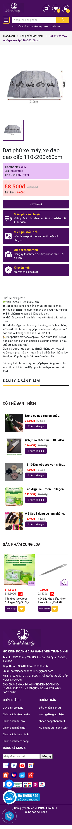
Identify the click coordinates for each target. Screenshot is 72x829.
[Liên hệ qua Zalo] (9, 799)
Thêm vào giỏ (36, 426)
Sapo (44, 811)
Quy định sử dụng (13, 707)
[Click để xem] (36, 84)
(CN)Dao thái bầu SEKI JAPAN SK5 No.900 (45, 440)
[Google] (31, 765)
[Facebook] (14, 765)
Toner (45, 26)
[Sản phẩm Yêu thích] (56, 8)
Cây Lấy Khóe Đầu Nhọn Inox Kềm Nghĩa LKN (52, 600)
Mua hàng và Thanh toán (53, 727)
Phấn (18, 26)
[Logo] (13, 7)
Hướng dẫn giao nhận (51, 714)
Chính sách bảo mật (14, 727)
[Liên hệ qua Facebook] (9, 783)
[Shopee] (6, 775)
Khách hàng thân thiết (52, 721)
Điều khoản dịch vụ (50, 707)
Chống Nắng (27, 26)
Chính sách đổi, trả (14, 721)
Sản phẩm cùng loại (22, 544)
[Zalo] (6, 765)
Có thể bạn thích (19, 403)
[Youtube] (22, 765)
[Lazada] (14, 775)
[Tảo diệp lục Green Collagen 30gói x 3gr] (14, 496)
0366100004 (24, 666)
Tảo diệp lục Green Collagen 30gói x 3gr (44, 489)
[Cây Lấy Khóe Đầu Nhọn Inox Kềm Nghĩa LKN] (52, 569)
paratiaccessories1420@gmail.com (32, 671)
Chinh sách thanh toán (16, 734)
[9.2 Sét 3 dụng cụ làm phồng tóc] (14, 521)
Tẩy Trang (38, 26)
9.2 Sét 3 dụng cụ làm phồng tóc (44, 514)
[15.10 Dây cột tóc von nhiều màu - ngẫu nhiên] (14, 472)
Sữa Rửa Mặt (54, 26)
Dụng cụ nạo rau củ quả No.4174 (41, 416)
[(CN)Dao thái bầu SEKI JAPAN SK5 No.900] (14, 447)
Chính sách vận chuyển (16, 714)
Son (13, 26)
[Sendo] (31, 775)
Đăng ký (46, 756)
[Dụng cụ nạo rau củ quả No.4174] (14, 423)
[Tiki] (22, 775)
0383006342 (41, 666)
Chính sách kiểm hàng (16, 741)
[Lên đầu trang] (64, 816)
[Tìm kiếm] (62, 20)
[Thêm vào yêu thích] (21, 609)
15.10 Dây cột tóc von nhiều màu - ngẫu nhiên (44, 465)
